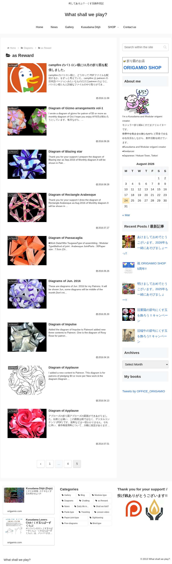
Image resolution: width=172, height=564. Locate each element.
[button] (165, 47)
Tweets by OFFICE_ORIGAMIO (143, 391)
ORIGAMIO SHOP (142, 67)
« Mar (126, 215)
